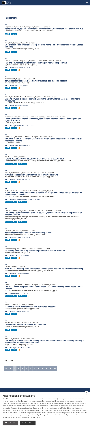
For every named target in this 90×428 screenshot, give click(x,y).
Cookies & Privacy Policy (31, 417)
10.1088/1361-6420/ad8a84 (17, 256)
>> (55, 368)
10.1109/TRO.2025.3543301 (17, 106)
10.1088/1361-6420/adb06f (16, 86)
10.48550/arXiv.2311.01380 (16, 293)
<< (6, 368)
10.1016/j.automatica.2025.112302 (19, 126)
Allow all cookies (10, 423)
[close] (86, 393)
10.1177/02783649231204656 (17, 180)
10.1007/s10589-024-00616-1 (17, 311)
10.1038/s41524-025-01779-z (17, 68)
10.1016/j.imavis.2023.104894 (17, 348)
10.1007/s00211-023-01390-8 (17, 237)
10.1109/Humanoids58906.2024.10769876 (22, 200)
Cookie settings (27, 423)
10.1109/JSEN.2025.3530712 (17, 146)
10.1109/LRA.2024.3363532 (17, 274)
